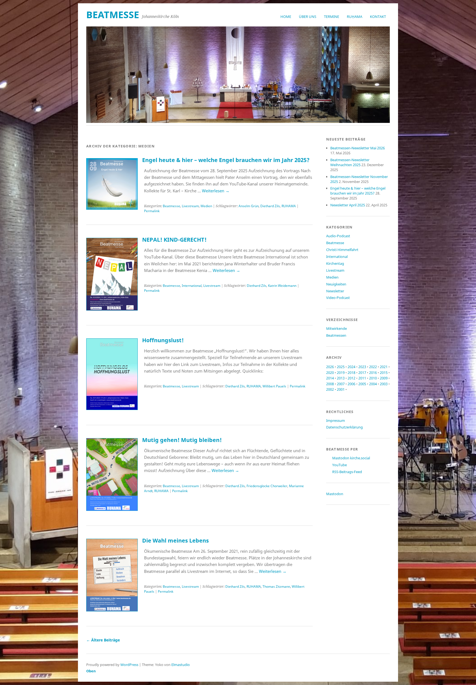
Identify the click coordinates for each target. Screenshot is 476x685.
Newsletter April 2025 (347, 205)
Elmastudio (180, 664)
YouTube (339, 465)
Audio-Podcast (338, 235)
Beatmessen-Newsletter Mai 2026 (357, 147)
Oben (91, 670)
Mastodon (334, 493)
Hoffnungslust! (163, 340)
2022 (373, 366)
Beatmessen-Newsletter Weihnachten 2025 (349, 162)
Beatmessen (336, 335)
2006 (351, 383)
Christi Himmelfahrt (342, 249)
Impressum (335, 420)
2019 (341, 372)
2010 (373, 378)
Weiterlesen (215, 190)
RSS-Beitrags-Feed (347, 472)
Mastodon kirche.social (351, 458)
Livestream (190, 206)
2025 (341, 366)
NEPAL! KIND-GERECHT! (174, 239)
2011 (362, 378)
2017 (362, 372)
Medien (206, 206)
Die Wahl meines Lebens (175, 540)
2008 (330, 383)
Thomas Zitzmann (276, 586)
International (192, 285)
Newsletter (335, 290)
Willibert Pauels (274, 386)
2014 (330, 378)
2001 (341, 389)
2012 (351, 378)
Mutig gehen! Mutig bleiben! (182, 440)
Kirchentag (335, 263)
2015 (384, 372)
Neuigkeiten (336, 284)
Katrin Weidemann (282, 285)
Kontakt (378, 16)
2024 (351, 366)
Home (285, 16)
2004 (373, 383)
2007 (341, 383)
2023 (362, 366)
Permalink (151, 211)
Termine (331, 16)
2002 (330, 389)
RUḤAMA (354, 16)
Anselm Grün (249, 206)
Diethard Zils (270, 206)
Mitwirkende (336, 328)
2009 (384, 378)
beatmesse (112, 14)
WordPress (129, 664)
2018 (351, 372)
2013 (341, 378)
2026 (330, 366)
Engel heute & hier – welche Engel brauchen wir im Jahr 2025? (226, 160)
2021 (384, 366)
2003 (384, 383)
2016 (373, 372)
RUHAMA (289, 206)
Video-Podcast (338, 297)
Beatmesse (171, 206)
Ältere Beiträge (103, 640)
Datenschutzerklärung (344, 427)
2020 (330, 372)
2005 (362, 383)
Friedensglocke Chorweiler (267, 486)
